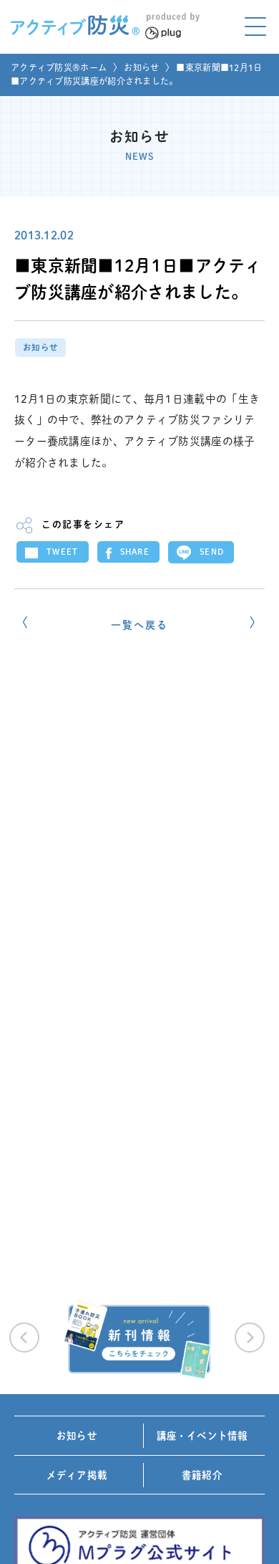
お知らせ (141, 67)
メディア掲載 (76, 1475)
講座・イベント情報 (202, 1436)
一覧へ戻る (139, 625)
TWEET (62, 551)
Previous (24, 1337)
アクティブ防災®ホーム (59, 67)
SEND (212, 551)
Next (250, 1337)
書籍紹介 (202, 1475)
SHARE (135, 551)
